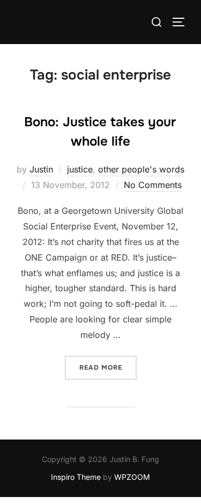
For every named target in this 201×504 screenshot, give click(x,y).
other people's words (141, 169)
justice (80, 169)
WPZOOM (132, 476)
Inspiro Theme (76, 476)
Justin (41, 169)
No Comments (153, 184)
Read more (108, 367)
